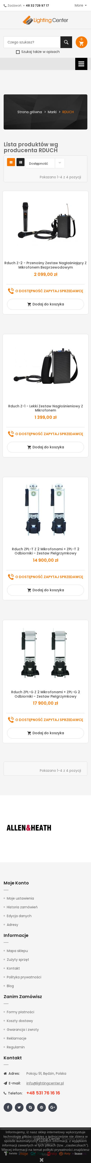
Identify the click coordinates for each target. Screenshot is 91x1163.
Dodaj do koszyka (45, 304)
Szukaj (66, 42)
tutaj (45, 1154)
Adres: (14, 1073)
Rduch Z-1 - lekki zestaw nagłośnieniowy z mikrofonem (45, 408)
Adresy (12, 924)
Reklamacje (16, 1038)
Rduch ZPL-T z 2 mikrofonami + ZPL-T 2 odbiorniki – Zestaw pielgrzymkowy (45, 551)
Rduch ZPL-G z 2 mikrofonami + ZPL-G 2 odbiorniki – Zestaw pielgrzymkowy (45, 694)
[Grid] (11, 162)
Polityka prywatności (24, 977)
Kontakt (13, 968)
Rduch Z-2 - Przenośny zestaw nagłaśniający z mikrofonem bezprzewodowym (45, 265)
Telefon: (14, 1093)
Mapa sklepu (17, 950)
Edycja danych (19, 915)
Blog (10, 985)
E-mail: (14, 1083)
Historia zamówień (22, 907)
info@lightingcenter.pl (45, 1083)
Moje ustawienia (20, 898)
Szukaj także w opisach (40, 51)
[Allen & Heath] (29, 827)
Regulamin (16, 1047)
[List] (20, 162)
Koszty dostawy (20, 1020)
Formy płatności (20, 1012)
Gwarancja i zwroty (23, 1029)
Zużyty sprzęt (18, 959)
